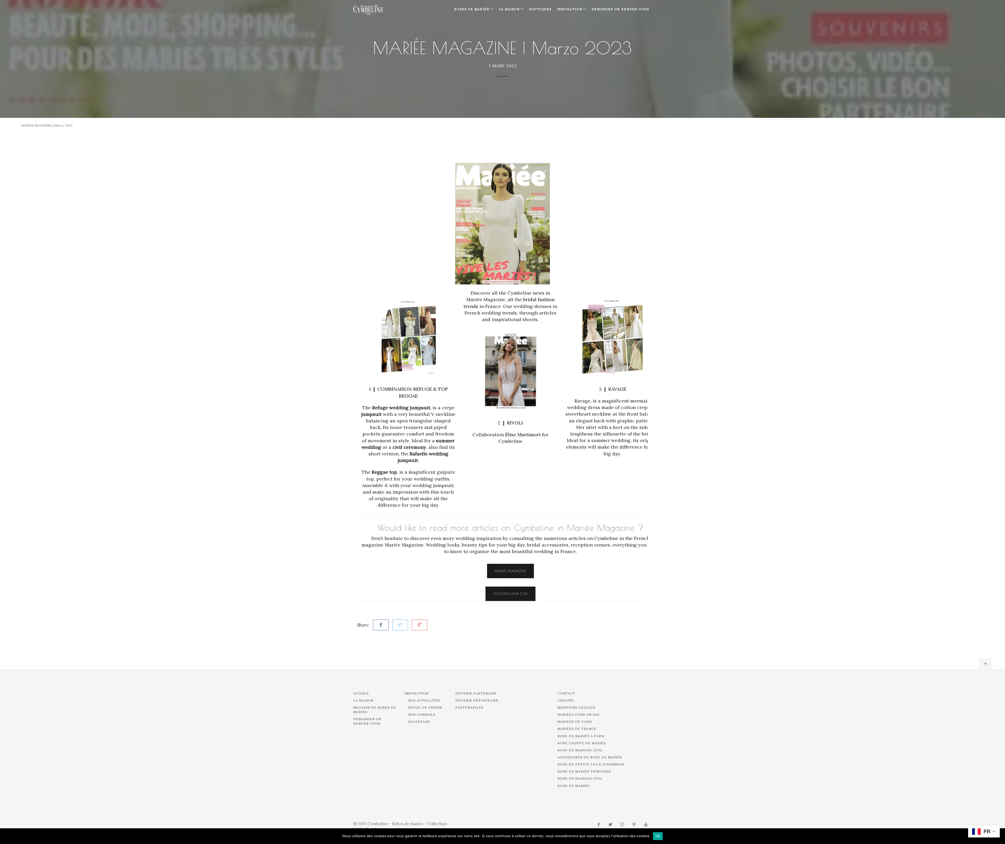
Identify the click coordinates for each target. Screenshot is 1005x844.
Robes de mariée (471, 9)
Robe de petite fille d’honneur (590, 764)
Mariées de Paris (574, 722)
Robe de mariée (573, 786)
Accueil (361, 693)
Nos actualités (424, 700)
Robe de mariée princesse (584, 771)
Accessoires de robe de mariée (589, 757)
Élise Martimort (523, 435)
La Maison (509, 9)
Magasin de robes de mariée (374, 709)
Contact (566, 693)
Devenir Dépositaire (477, 700)
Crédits (565, 700)
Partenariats (469, 707)
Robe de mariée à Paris (581, 736)
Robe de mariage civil (580, 750)
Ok (658, 836)
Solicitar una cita (510, 593)
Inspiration (416, 693)
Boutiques (540, 9)
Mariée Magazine (510, 571)
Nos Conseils (421, 714)
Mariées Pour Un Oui (578, 714)
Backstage (419, 722)
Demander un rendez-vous (620, 9)
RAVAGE (617, 389)
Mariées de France (576, 729)
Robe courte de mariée (581, 743)
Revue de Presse (425, 707)
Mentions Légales (576, 707)
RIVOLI (515, 423)
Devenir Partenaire (476, 693)
